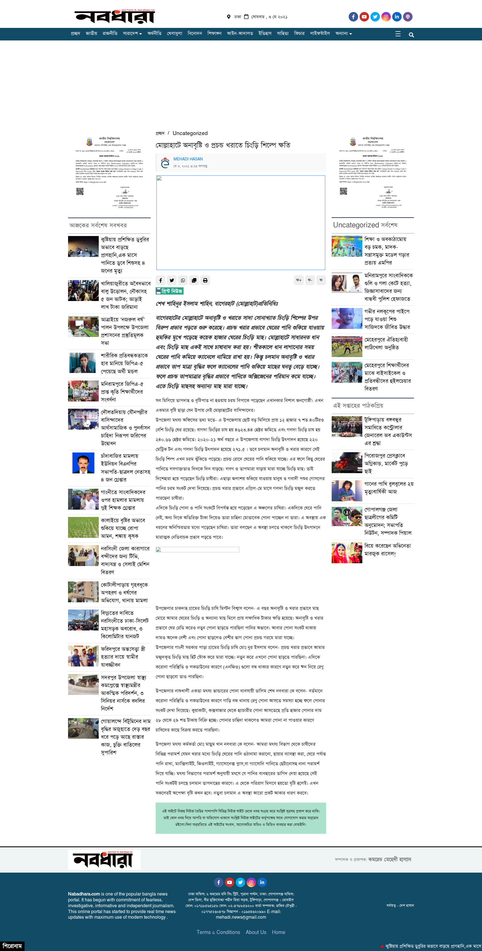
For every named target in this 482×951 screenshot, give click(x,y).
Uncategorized (190, 133)
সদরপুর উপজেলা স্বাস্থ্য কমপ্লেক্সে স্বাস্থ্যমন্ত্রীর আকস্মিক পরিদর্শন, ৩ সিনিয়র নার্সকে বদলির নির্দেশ (123, 693)
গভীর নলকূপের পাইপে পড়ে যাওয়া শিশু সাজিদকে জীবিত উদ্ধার (387, 319)
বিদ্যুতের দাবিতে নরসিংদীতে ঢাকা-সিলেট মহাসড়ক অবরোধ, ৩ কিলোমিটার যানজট (125, 625)
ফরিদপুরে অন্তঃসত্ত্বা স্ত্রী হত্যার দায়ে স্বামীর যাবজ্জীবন (123, 657)
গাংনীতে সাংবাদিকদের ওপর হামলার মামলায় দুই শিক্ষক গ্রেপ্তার (123, 500)
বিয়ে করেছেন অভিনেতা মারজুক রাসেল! (388, 550)
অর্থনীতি (155, 33)
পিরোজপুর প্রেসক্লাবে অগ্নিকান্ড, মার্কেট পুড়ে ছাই (386, 463)
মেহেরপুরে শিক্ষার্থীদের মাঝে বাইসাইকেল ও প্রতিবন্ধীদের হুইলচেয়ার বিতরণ (388, 377)
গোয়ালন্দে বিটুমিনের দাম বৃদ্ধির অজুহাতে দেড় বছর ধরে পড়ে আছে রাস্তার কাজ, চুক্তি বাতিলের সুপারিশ (126, 737)
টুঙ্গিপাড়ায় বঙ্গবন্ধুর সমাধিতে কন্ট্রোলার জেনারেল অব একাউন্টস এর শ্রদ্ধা (388, 431)
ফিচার (299, 33)
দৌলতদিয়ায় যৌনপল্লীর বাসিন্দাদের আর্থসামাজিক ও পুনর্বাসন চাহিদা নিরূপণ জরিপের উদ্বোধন (125, 428)
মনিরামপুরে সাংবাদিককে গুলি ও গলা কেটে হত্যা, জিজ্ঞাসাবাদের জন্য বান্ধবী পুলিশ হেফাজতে (389, 287)
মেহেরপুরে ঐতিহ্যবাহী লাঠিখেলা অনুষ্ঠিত (386, 343)
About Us (256, 932)
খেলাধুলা (174, 33)
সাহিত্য (283, 33)
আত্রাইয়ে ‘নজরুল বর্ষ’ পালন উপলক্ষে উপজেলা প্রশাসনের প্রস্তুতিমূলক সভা (125, 331)
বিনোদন (195, 33)
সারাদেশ (130, 33)
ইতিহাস (265, 33)
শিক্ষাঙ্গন (214, 33)
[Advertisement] (241, 88)
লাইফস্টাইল (320, 33)
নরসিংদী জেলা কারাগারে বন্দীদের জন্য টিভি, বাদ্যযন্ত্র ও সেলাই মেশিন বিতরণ (125, 560)
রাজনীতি (110, 33)
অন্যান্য (342, 33)
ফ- (310, 280)
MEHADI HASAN (188, 159)
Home (278, 932)
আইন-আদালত (240, 33)
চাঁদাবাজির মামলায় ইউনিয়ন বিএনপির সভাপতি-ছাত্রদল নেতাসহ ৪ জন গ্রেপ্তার (125, 467)
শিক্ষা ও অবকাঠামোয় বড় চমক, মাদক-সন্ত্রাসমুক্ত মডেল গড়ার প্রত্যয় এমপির (387, 251)
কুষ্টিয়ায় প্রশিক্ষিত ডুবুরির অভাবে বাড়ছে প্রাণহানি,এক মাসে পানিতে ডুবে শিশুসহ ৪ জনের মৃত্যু (125, 255)
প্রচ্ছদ (75, 33)
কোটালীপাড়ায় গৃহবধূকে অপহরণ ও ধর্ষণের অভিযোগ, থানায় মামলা (124, 593)
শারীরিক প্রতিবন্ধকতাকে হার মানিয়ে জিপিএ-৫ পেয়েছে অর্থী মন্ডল (124, 363)
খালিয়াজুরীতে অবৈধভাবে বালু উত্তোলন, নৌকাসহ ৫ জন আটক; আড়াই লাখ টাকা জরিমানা (126, 295)
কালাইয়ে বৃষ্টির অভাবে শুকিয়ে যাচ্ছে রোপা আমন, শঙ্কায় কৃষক (123, 528)
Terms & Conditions (218, 932)
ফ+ (299, 280)
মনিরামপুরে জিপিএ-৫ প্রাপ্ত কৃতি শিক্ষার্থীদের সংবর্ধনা (122, 392)
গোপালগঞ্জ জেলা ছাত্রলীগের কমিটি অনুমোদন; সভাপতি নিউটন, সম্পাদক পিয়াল (388, 521)
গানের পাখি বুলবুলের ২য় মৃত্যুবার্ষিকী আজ (389, 488)
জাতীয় (91, 33)
